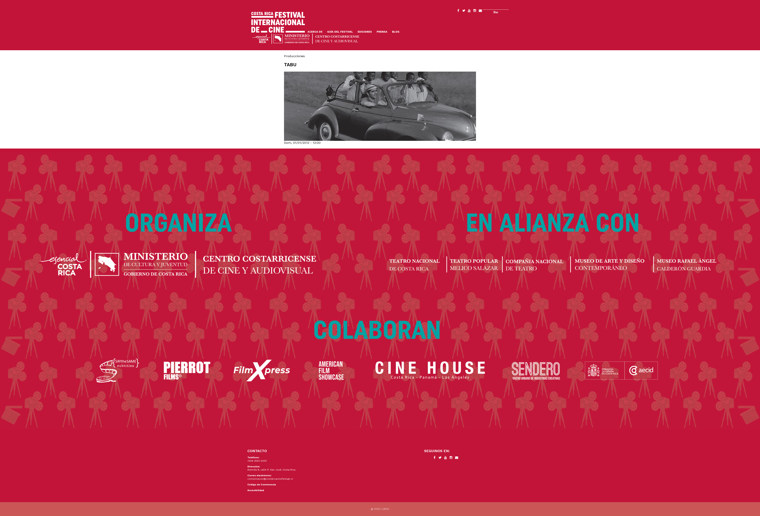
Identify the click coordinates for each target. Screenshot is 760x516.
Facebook (458, 11)
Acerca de (315, 31)
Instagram (474, 11)
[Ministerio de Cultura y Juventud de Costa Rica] (305, 38)
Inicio (278, 22)
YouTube (469, 11)
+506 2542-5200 (257, 460)
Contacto (480, 11)
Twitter (463, 11)
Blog (395, 31)
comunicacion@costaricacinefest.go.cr (270, 478)
